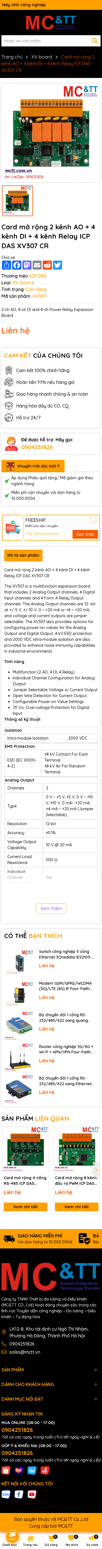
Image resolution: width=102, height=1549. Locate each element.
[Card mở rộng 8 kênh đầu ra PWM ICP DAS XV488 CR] (77, 1150)
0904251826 (37, 447)
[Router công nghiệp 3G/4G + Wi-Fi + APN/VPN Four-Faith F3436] (18, 1057)
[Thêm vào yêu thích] (42, 1132)
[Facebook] (19, 1493)
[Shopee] (5, 1470)
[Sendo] (45, 1470)
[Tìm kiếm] (95, 41)
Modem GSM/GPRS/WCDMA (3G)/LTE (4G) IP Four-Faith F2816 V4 (65, 986)
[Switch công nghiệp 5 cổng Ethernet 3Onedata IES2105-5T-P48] (18, 962)
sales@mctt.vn (24, 1352)
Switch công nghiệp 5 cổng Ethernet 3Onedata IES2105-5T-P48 (65, 954)
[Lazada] (19, 1470)
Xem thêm (51, 908)
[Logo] (51, 22)
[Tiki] (32, 1470)
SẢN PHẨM (35, 1118)
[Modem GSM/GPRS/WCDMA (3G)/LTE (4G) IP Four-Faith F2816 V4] (18, 994)
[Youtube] (32, 1493)
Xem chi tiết (25, 1206)
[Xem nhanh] (42, 1152)
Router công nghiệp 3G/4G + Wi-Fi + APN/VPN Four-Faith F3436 (66, 1049)
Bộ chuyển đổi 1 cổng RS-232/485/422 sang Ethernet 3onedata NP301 (65, 1081)
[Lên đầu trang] (89, 1498)
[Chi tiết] (93, 520)
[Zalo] (5, 1493)
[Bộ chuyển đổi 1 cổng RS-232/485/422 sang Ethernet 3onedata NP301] (18, 1089)
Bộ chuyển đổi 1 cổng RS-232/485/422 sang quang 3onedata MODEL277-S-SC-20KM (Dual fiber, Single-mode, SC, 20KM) (68, 1017)
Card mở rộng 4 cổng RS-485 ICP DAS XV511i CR (25, 1180)
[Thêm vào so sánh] (42, 1142)
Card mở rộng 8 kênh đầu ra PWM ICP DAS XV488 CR (76, 1180)
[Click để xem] (51, 133)
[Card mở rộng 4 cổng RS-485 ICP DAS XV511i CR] (25, 1150)
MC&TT (65, 1526)
